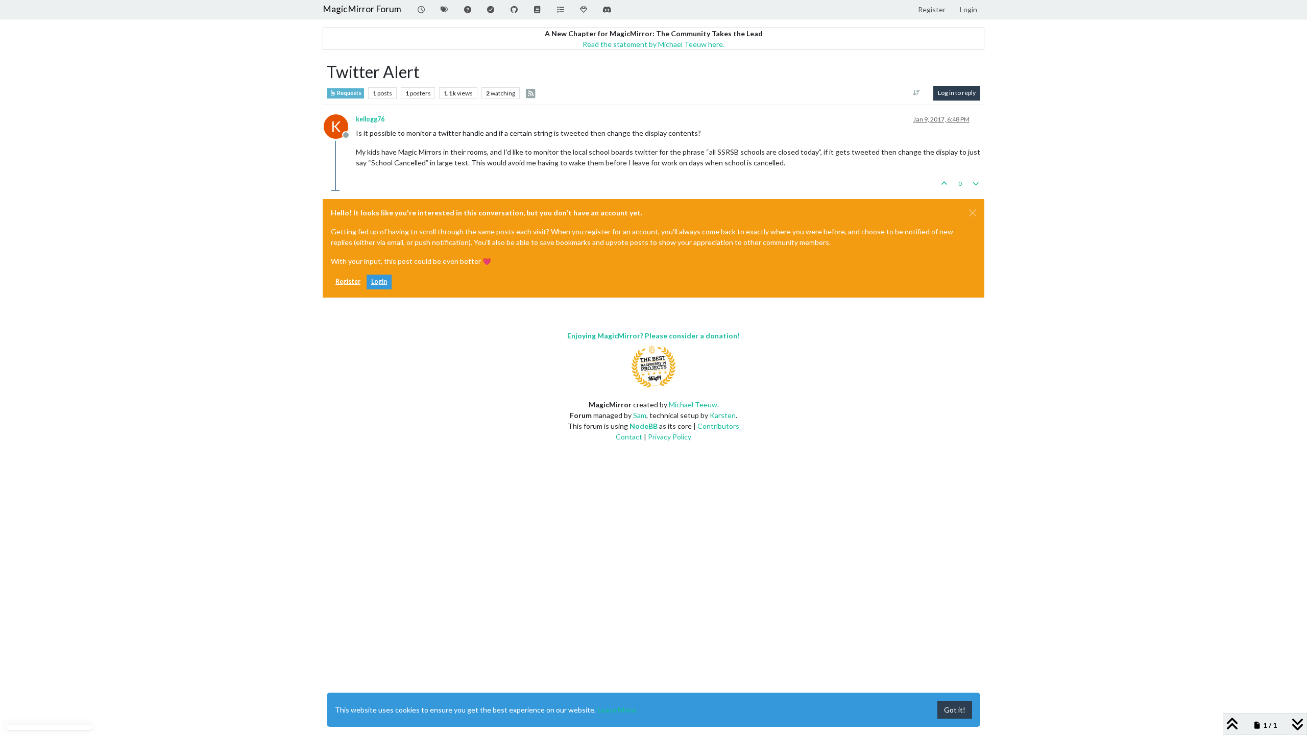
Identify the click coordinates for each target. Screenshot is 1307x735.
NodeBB (644, 426)
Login (379, 281)
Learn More (616, 709)
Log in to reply (957, 92)
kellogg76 (370, 119)
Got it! (954, 709)
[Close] (972, 213)
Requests (348, 93)
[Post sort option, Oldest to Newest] (916, 93)
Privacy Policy (669, 436)
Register (347, 281)
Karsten (723, 415)
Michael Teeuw (693, 404)
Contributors (718, 426)
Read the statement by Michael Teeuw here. (653, 44)
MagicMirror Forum (362, 9)
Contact (629, 436)
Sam (639, 415)
